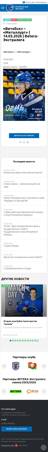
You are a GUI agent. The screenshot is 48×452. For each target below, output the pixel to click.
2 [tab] (13, 340)
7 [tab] (25, 340)
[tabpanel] (24, 312)
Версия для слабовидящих (36, 2)
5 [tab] (20, 340)
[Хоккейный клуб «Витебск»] (10, 8)
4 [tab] (18, 340)
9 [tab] (30, 340)
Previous (4, 366)
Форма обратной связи (16, 429)
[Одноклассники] (24, 142)
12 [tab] (37, 340)
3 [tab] (15, 340)
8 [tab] (28, 340)
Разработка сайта (7, 445)
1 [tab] (10, 340)
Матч (14, 19)
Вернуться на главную (24, 135)
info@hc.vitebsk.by (8, 423)
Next (44, 366)
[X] (27, 142)
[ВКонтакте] (20, 142)
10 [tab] (32, 340)
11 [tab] (35, 340)
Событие (7, 19)
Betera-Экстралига (24, 19)
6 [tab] (23, 340)
